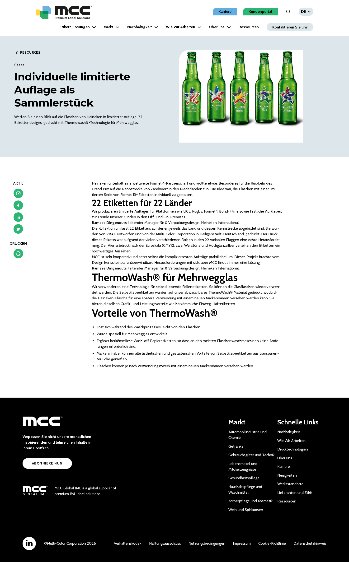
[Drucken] (18, 255)
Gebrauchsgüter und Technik (251, 455)
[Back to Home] (64, 12)
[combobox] (306, 12)
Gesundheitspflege (243, 478)
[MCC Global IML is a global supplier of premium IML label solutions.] (35, 491)
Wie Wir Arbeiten (180, 27)
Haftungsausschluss (165, 543)
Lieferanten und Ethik (294, 492)
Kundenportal (260, 11)
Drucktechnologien (292, 449)
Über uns (217, 27)
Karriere (224, 11)
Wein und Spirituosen (245, 509)
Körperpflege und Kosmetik (250, 501)
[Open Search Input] (288, 11)
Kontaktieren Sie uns (290, 27)
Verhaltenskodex (127, 543)
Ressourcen (249, 27)
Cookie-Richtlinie (272, 543)
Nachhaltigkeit (139, 27)
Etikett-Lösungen (75, 27)
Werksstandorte (290, 484)
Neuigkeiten (287, 475)
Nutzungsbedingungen (207, 543)
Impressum (242, 543)
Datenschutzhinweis (309, 543)
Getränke (236, 446)
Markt (108, 27)
